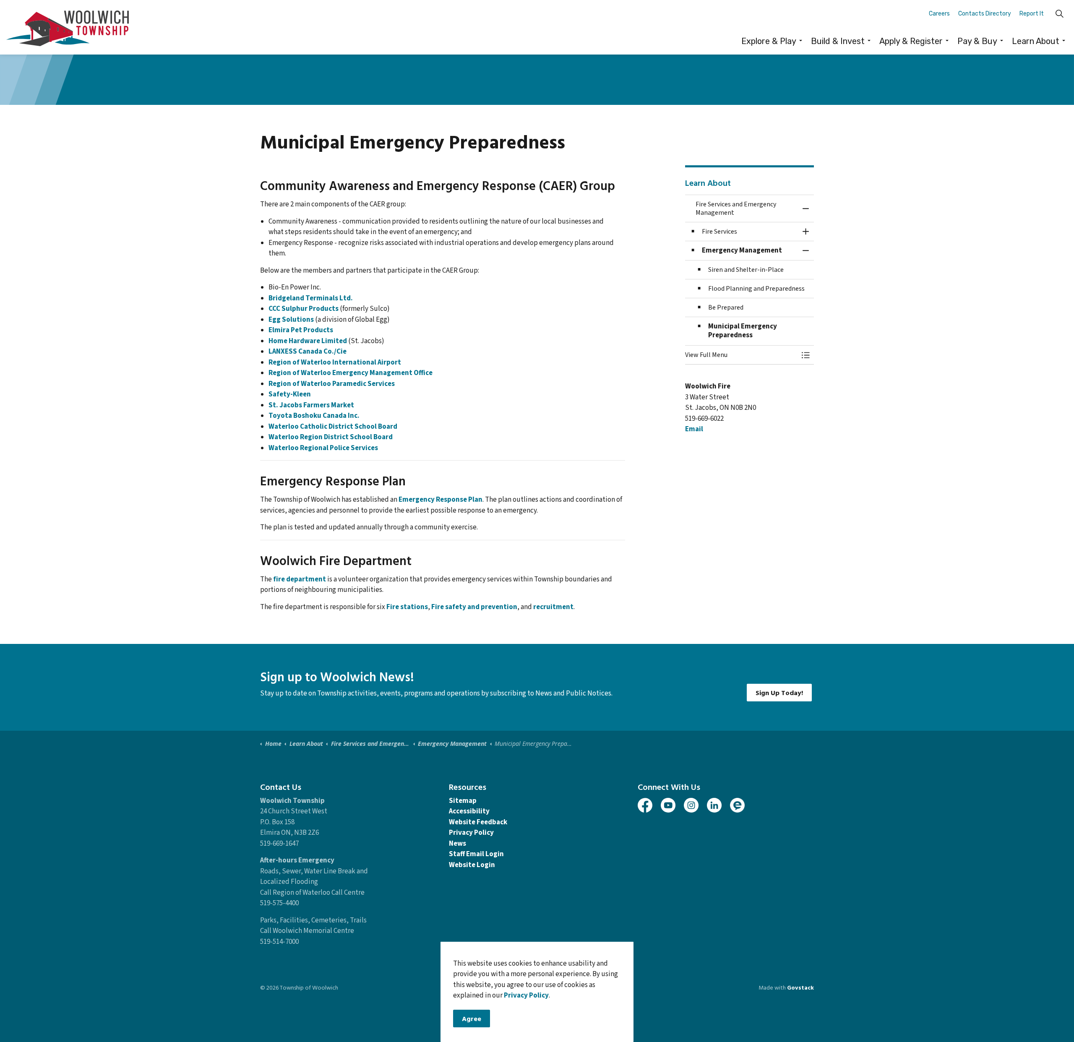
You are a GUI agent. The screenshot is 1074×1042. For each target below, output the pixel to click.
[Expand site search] (1059, 13)
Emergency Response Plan (440, 500)
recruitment (553, 607)
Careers (939, 13)
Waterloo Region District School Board (330, 437)
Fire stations (407, 607)
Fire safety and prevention (474, 607)
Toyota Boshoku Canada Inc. (314, 416)
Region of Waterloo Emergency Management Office (350, 373)
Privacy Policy (526, 996)
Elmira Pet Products (300, 330)
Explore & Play (768, 41)
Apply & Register (911, 41)
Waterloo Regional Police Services (323, 448)
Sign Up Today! (779, 693)
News (457, 844)
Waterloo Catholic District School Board (332, 427)
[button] (741, 355)
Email (694, 429)
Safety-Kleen (289, 394)
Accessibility (469, 811)
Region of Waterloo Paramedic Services (331, 384)
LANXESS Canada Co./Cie (307, 351)
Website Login (472, 865)
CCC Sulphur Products (303, 309)
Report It (1031, 13)
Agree (471, 1018)
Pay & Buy (977, 41)
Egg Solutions (291, 320)
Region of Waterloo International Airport (334, 362)
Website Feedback (478, 822)
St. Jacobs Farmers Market (311, 405)
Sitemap (463, 801)
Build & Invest (838, 41)
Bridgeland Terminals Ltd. (310, 298)
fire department (299, 579)
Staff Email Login (476, 854)
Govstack (800, 987)
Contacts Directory (984, 13)
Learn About (1035, 41)
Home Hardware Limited (307, 341)
